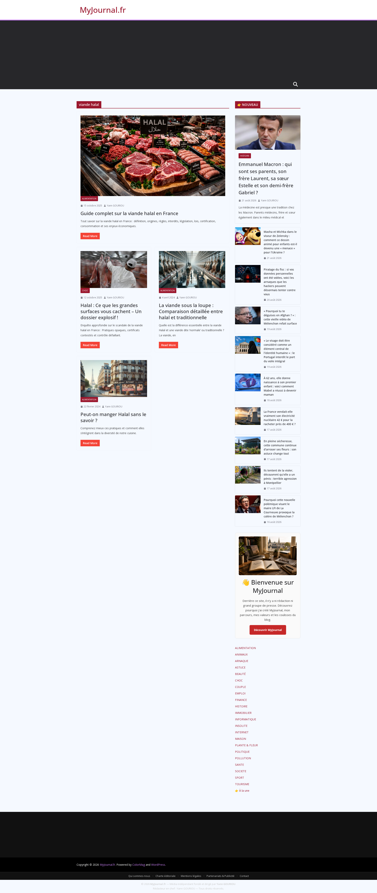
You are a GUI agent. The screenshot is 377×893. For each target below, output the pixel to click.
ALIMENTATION (89, 198)
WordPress (158, 864)
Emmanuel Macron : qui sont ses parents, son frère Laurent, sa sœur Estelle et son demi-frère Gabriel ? (266, 178)
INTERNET (242, 732)
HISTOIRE (244, 155)
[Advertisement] (188, 49)
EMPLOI (240, 693)
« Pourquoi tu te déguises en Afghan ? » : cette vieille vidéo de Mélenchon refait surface (280, 317)
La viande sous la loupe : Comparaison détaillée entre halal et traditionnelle (191, 311)
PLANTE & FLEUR (246, 745)
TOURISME (242, 784)
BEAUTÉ (240, 674)
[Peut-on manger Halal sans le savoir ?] (114, 378)
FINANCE (241, 700)
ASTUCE (240, 667)
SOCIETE (240, 771)
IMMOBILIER (243, 713)
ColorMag (138, 864)
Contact (244, 876)
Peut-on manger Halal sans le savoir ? (113, 417)
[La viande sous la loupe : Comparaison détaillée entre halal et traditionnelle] (192, 269)
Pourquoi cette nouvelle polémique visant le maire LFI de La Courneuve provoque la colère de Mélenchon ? (279, 508)
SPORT (239, 777)
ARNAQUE (241, 661)
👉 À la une (242, 790)
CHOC (85, 290)
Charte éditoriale (166, 876)
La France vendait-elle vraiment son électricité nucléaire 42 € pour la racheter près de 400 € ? (280, 418)
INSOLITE (241, 726)
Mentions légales (191, 876)
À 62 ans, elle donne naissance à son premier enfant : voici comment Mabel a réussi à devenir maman (280, 386)
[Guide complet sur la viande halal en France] (153, 156)
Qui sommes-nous (139, 876)
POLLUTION (243, 758)
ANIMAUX (241, 654)
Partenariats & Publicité (220, 876)
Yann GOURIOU (115, 205)
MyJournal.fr (103, 9)
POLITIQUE (242, 752)
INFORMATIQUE (245, 719)
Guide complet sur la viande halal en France (129, 213)
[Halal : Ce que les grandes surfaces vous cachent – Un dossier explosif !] (114, 269)
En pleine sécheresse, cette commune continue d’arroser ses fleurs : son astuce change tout (280, 447)
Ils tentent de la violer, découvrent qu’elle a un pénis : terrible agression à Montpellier (280, 477)
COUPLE (240, 687)
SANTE (239, 764)
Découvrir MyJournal (268, 630)
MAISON (240, 739)
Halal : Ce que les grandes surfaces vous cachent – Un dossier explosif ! (111, 311)
